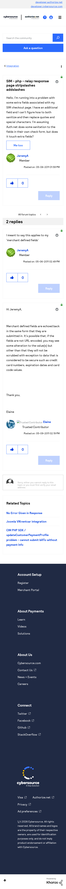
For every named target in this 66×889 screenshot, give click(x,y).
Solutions (24, 633)
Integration (12, 65)
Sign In (51, 17)
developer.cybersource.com (46, 6)
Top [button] (5, 880)
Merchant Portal (28, 590)
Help (46, 17)
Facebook (24, 720)
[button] (12, 183)
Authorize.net (42, 797)
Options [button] (61, 66)
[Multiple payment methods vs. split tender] (47, 214)
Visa (20, 797)
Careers (23, 684)
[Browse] (58, 17)
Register (23, 582)
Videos (22, 626)
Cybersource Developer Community (11, 17)
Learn (21, 619)
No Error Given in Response (24, 513)
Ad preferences (28, 811)
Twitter (22, 713)
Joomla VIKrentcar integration (26, 521)
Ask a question (33, 48)
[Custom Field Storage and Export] (41, 214)
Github (22, 727)
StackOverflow (27, 734)
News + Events (27, 677)
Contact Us (25, 670)
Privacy (22, 804)
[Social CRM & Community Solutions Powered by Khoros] (54, 881)
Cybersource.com (29, 663)
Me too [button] (18, 145)
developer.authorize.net (48, 2)
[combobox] (33, 37)
